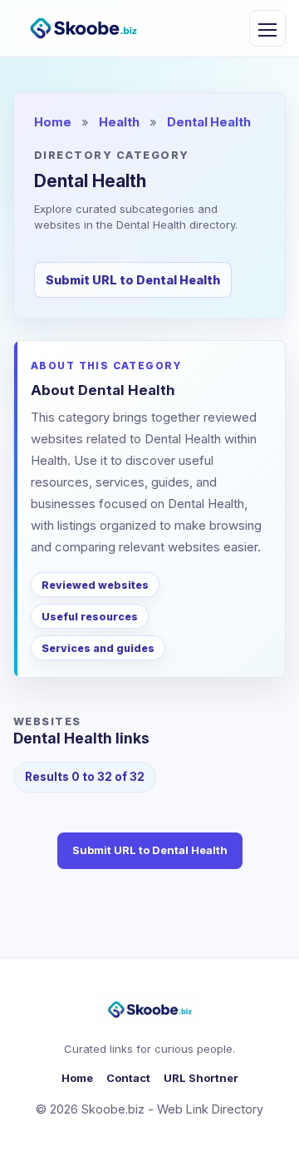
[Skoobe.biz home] (83, 28)
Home (52, 122)
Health (119, 122)
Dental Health (209, 122)
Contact (128, 1077)
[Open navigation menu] (267, 28)
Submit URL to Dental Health (133, 280)
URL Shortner (201, 1077)
